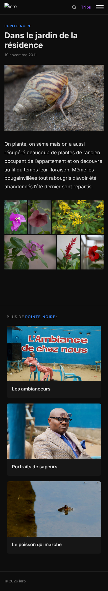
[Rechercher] (74, 7)
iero (22, 581)
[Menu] (100, 7)
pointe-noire (18, 26)
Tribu (86, 7)
